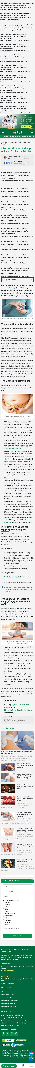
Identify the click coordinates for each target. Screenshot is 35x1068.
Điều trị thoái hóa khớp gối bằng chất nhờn (18, 710)
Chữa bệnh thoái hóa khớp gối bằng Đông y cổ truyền (25, 786)
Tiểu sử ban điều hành (9, 998)
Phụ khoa (8, 920)
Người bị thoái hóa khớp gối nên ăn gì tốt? (24, 861)
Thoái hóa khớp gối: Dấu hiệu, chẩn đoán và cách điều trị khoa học (25, 830)
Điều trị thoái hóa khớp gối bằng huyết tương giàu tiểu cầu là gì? (24, 776)
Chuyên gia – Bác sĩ (8, 995)
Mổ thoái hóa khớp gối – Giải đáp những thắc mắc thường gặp (25, 765)
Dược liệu (25, 136)
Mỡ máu (7, 922)
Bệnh (9, 142)
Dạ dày (7, 911)
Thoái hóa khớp (22, 142)
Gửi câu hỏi (17, 936)
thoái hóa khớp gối (14, 448)
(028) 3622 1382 (8, 983)
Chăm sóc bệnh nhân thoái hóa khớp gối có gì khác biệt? (24, 814)
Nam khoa (8, 902)
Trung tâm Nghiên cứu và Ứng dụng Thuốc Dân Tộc (17, 132)
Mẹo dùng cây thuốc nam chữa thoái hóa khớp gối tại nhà (25, 846)
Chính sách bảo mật (8, 1004)
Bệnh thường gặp (15, 136)
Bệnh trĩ (7, 909)
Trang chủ (5, 136)
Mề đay (7, 904)
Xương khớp (14, 142)
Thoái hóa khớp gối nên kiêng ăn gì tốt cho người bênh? (25, 798)
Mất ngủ (7, 918)
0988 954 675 (16, 1025)
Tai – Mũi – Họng (10, 913)
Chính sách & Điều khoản (10, 1001)
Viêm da (7, 907)
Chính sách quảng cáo (9, 1007)
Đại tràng (8, 924)
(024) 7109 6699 (8, 971)
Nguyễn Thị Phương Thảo (14, 157)
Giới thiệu (5, 992)
